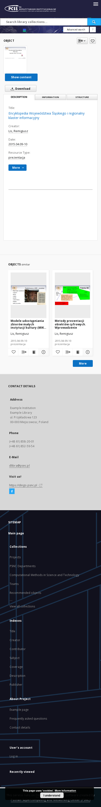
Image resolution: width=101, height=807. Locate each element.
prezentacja (16, 158)
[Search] (94, 22)
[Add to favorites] (92, 41)
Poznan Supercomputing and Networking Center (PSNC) (50, 800)
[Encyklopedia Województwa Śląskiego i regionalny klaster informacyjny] (15, 52)
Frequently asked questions (28, 719)
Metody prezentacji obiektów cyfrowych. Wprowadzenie (70, 324)
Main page (16, 533)
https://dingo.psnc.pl (23, 485)
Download (22, 89)
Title (13, 631)
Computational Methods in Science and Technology (44, 575)
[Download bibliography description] (23, 352)
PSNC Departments (22, 566)
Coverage (16, 667)
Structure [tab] (82, 97)
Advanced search (76, 29)
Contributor (18, 649)
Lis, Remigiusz (18, 131)
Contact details (20, 727)
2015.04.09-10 (17, 144)
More (83, 363)
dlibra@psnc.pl (19, 466)
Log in (14, 756)
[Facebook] (12, 491)
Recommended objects (25, 593)
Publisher (16, 685)
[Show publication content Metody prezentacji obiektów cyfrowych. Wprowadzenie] (77, 352)
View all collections (22, 606)
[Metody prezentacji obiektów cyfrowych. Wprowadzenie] (72, 295)
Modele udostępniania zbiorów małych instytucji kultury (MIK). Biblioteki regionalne (28, 324)
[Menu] (95, 3)
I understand (51, 795)
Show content (21, 77)
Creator (15, 640)
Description (17, 676)
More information (65, 790)
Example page (19, 710)
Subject (14, 658)
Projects (15, 557)
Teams (14, 584)
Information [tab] (50, 97)
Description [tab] (19, 97)
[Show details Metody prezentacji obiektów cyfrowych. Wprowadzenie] (87, 352)
